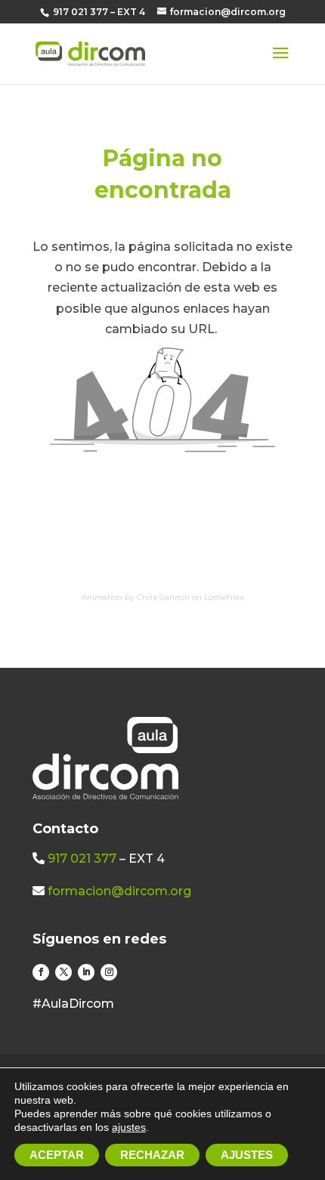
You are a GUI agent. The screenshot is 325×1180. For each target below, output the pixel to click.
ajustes (129, 1127)
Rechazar (152, 1154)
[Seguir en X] (63, 972)
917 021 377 (82, 858)
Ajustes (247, 1154)
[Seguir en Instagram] (109, 972)
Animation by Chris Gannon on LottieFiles (163, 597)
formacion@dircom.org (119, 891)
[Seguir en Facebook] (40, 972)
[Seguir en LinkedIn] (86, 972)
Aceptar (56, 1154)
